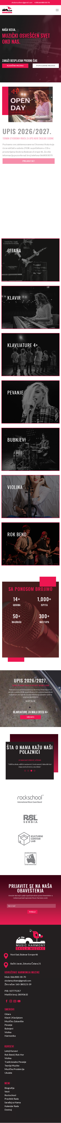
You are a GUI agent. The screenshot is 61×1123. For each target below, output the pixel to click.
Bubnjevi (9, 1028)
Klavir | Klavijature (14, 1017)
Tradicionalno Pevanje (15, 1061)
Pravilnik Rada (12, 1098)
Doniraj (8, 1109)
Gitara (8, 1014)
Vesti (7, 1091)
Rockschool (10, 1095)
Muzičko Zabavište (14, 1021)
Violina (8, 1032)
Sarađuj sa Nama (13, 1102)
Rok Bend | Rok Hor (14, 1054)
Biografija (9, 1088)
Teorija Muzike (12, 1065)
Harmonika (10, 1035)
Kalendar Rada (12, 1106)
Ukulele (8, 1072)
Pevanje (8, 1024)
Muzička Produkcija (14, 1069)
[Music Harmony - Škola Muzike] (16, 10)
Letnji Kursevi (11, 1051)
